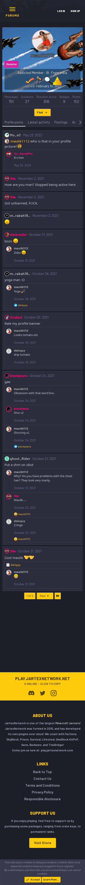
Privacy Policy (42, 792)
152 (76, 101)
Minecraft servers (67, 723)
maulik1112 (20, 141)
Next (43, 596)
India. (64, 73)
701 (11, 101)
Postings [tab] (61, 122)
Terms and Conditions (42, 785)
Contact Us (42, 778)
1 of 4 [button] (30, 596)
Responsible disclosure (42, 799)
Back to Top (42, 772)
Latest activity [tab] (39, 122)
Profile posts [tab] (14, 122)
